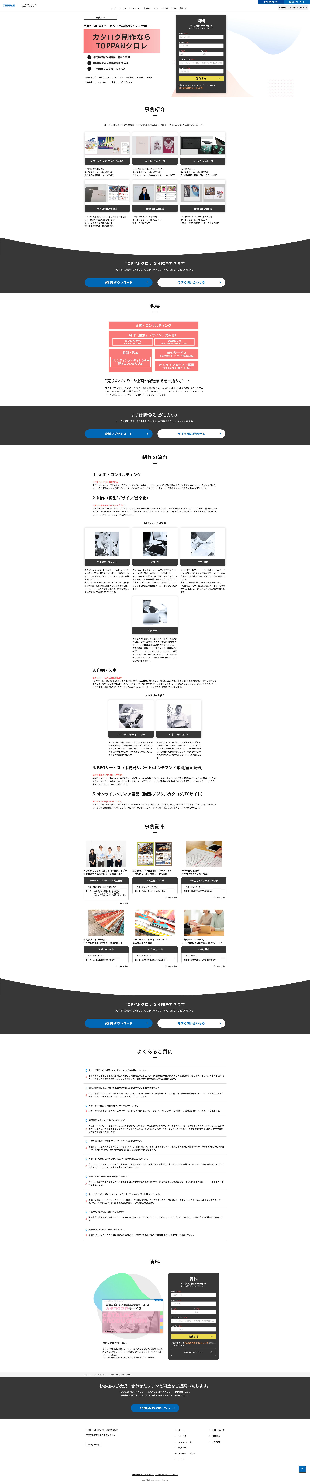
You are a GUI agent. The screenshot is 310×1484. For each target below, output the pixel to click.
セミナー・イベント (161, 8)
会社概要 (216, 1441)
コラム (174, 8)
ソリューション (135, 8)
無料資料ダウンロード (297, 2)
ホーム (113, 8)
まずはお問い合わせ (271, 2)
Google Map (93, 1444)
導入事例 (147, 8)
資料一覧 (183, 8)
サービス (122, 8)
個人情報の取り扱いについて (143, 1474)
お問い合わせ (218, 1430)
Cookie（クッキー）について (166, 1474)
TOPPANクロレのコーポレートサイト (292, 8)
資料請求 (216, 1436)
